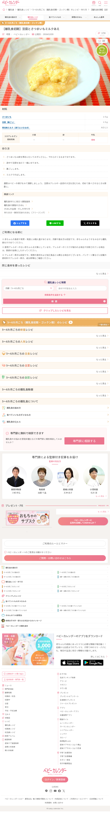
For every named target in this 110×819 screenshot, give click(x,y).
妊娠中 (7, 699)
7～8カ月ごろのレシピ (67, 586)
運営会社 (28, 798)
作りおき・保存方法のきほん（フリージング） (25, 212)
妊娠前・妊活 (10, 696)
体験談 (7, 717)
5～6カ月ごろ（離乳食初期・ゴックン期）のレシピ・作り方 (60, 9)
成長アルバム (10, 736)
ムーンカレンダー (66, 723)
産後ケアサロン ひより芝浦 (70, 748)
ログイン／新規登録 (55, 779)
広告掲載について (96, 798)
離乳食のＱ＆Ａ (14, 421)
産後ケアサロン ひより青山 (70, 744)
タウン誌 (63, 688)
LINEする (56, 223)
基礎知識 (8, 692)
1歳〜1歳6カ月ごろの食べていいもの (72, 610)
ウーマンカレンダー (67, 726)
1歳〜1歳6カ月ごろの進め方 (69, 577)
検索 (55, 301)
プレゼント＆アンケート (69, 696)
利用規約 (48, 802)
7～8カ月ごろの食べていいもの (70, 606)
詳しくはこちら (98, 656)
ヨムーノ (63, 737)
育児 (6, 707)
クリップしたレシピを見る (57, 310)
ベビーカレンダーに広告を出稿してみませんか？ (83, 521)
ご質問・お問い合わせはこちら (55, 558)
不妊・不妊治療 (11, 710)
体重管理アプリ (66, 715)
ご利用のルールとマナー (55, 543)
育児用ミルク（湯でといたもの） (16, 127)
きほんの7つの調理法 (14, 615)
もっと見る (101, 273)
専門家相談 (9, 689)
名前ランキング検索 (67, 677)
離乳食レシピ (23, 9)
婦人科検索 (9, 750)
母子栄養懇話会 (66, 763)
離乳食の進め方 (14, 407)
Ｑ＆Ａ (7, 714)
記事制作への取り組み (15, 673)
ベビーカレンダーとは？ (14, 798)
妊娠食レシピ (10, 728)
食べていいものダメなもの (19, 414)
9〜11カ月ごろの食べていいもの (15, 610)
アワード (63, 681)
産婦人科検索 (10, 746)
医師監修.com (65, 741)
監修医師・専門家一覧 (15, 679)
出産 (6, 703)
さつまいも (6, 116)
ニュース (8, 685)
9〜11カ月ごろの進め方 (12, 577)
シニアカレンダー (67, 730)
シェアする (21, 223)
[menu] (106, 4)
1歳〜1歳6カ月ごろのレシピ (69, 591)
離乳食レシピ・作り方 (14, 581)
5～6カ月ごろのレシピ (12, 586)
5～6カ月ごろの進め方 (12, 572)
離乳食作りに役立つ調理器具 (17, 201)
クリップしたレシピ (13, 596)
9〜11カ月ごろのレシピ (12, 591)
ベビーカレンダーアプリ (69, 711)
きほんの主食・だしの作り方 (17, 208)
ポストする (92, 223)
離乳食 (11, 9)
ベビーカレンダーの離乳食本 (17, 626)
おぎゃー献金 (65, 759)
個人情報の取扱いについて (43, 798)
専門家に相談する (84, 441)
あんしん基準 (99, 17)
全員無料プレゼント (67, 700)
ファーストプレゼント (68, 703)
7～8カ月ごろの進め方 (67, 572)
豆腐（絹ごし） (8, 122)
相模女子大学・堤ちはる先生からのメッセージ (24, 620)
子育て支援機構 (66, 756)
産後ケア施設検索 (12, 743)
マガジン (63, 684)
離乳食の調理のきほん (14, 205)
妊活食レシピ (10, 732)
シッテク (63, 734)
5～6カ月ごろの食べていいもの (15, 606)
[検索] (100, 4)
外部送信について (61, 798)
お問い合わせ (58, 802)
